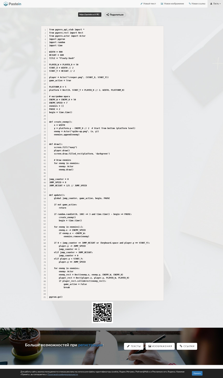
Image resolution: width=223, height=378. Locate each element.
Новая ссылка (198, 4)
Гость (216, 4)
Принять (197, 373)
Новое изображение (173, 4)
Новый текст (149, 4)
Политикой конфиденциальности (63, 375)
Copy (161, 28)
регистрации (90, 345)
